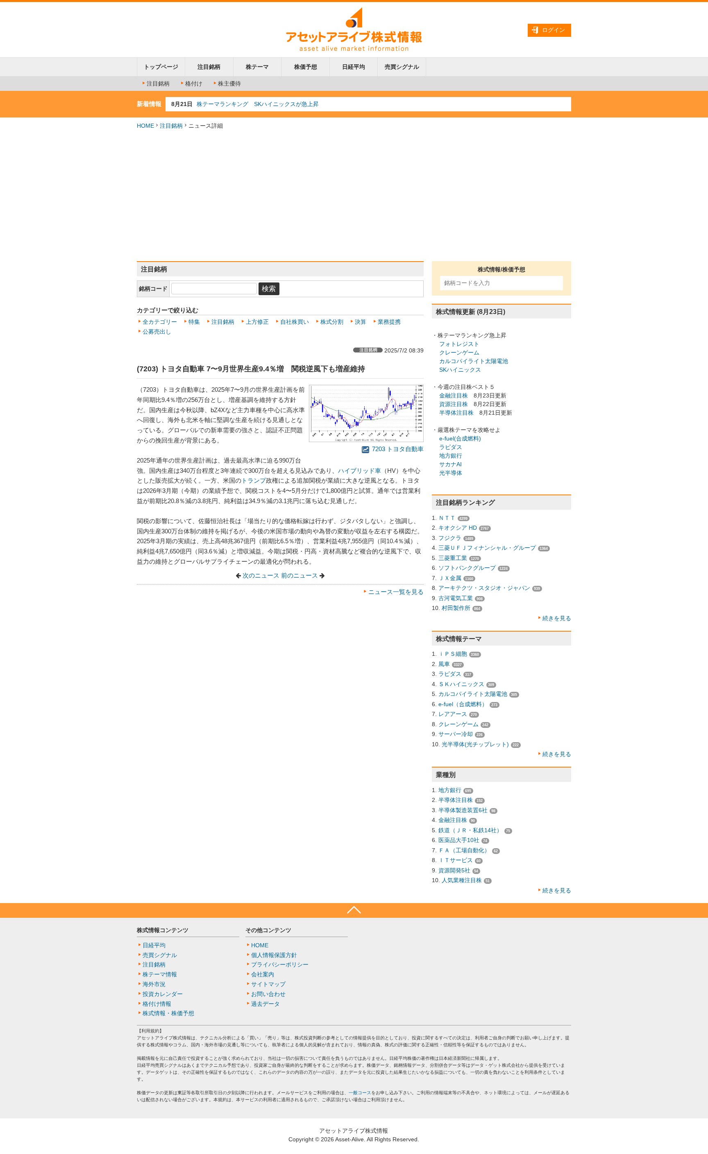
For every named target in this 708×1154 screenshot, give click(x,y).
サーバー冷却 (455, 734)
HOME (145, 125)
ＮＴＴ (447, 518)
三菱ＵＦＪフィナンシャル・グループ (487, 547)
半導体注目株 (456, 412)
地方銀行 (450, 455)
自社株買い (294, 321)
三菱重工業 (452, 558)
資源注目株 (453, 404)
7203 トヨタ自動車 (397, 449)
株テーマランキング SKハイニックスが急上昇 (258, 104)
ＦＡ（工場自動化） (464, 850)
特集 (194, 321)
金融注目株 (453, 395)
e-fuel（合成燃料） (463, 704)
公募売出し (157, 331)
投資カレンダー (163, 994)
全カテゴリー (160, 321)
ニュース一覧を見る (396, 592)
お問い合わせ (268, 994)
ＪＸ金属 (449, 578)
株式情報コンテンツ (162, 930)
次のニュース (261, 575)
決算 (360, 321)
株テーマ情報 (160, 974)
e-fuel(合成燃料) (460, 438)
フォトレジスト (459, 344)
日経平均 (353, 66)
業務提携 (389, 321)
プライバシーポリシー (280, 964)
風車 (444, 664)
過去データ (265, 1003)
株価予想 (305, 66)
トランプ (253, 480)
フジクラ (449, 538)
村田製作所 (456, 608)
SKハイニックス (460, 369)
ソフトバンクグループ (467, 568)
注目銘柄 (208, 66)
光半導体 (450, 473)
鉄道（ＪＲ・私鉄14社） (470, 830)
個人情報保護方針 (274, 955)
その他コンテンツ (268, 930)
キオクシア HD (457, 527)
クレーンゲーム (459, 352)
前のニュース (299, 575)
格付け (193, 83)
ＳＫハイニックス (461, 684)
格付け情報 (157, 1003)
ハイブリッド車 (359, 470)
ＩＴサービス (455, 860)
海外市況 (154, 984)
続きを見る (556, 618)
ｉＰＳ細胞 (452, 653)
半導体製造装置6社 (463, 810)
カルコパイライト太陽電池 (473, 361)
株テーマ (257, 66)
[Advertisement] (354, 195)
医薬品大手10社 (458, 840)
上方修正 (257, 321)
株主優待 (229, 83)
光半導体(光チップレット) (475, 744)
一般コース (360, 1092)
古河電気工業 (455, 598)
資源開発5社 (454, 870)
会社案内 (262, 974)
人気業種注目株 (462, 880)
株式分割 (331, 321)
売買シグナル (402, 66)
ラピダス (450, 447)
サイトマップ (268, 984)
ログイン (553, 30)
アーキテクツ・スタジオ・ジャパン (484, 588)
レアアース (452, 714)
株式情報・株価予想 (168, 1013)
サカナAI (450, 464)
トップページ (161, 66)
